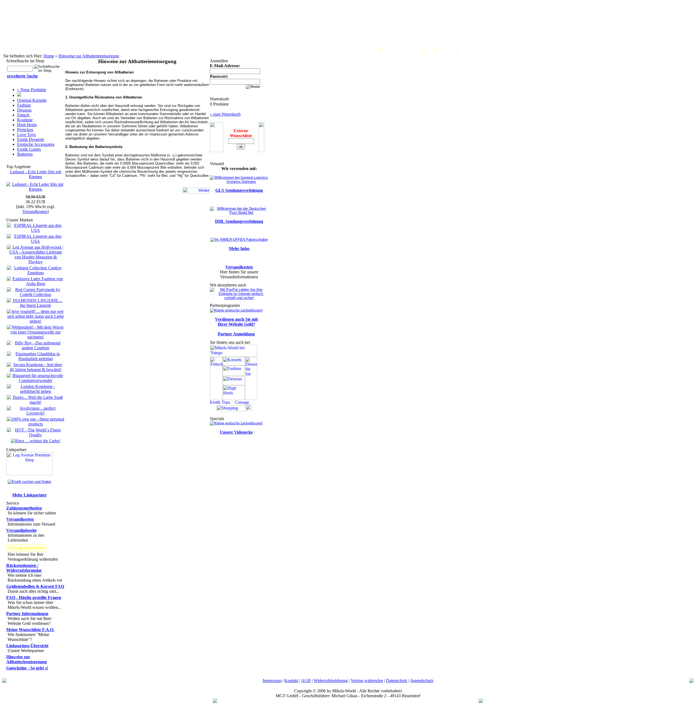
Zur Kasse (412, 50)
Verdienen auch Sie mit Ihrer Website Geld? (236, 321)
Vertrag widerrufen (367, 680)
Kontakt (291, 680)
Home (49, 56)
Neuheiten (447, 50)
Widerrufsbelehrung (331, 680)
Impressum (272, 680)
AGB (306, 680)
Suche (429, 50)
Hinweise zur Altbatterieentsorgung (88, 56)
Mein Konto (369, 50)
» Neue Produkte (31, 89)
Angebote (467, 50)
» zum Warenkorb (225, 114)
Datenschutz (396, 680)
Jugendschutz (421, 680)
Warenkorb (391, 50)
